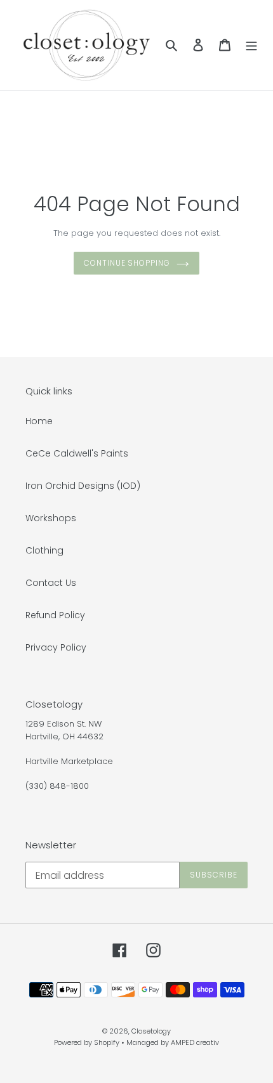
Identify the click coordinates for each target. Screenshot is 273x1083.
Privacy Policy (55, 647)
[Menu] (251, 45)
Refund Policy (55, 615)
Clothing (44, 550)
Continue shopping (127, 262)
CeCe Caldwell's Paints (76, 453)
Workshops (50, 518)
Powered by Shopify (86, 1042)
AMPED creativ (195, 1042)
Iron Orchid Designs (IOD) (82, 485)
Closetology (151, 1031)
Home (39, 421)
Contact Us (50, 582)
